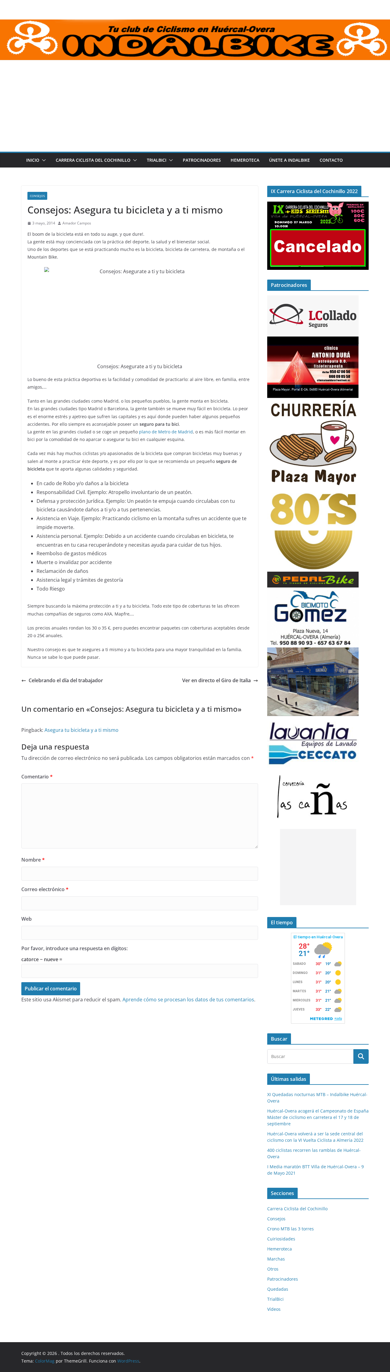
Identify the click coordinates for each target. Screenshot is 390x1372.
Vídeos (274, 1309)
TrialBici (156, 160)
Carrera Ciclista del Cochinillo (93, 160)
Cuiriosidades (281, 1239)
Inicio (32, 160)
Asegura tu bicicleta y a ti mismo (81, 730)
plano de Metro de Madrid (166, 432)
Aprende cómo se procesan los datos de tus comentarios (188, 999)
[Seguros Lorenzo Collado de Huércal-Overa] (313, 299)
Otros (272, 1269)
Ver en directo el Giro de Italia (216, 680)
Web (26, 918)
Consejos (37, 196)
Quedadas (277, 1289)
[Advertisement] (195, 106)
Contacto (331, 160)
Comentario (37, 776)
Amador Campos (76, 223)
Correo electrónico (45, 889)
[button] (42, 160)
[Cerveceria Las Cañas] (313, 771)
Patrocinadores (202, 160)
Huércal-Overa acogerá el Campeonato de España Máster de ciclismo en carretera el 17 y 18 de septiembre (318, 1117)
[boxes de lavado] (313, 720)
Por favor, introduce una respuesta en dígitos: (74, 948)
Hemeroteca (245, 160)
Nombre (33, 859)
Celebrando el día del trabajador (66, 680)
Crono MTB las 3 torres (290, 1229)
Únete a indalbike (289, 160)
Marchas (276, 1259)
